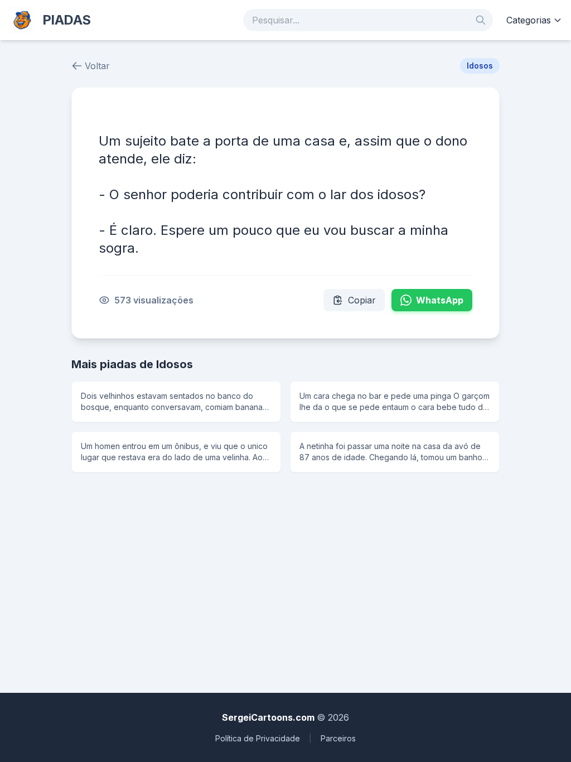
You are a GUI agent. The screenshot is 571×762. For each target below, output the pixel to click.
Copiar (362, 300)
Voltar (97, 65)
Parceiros (338, 738)
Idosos (480, 65)
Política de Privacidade (257, 738)
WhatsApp (439, 300)
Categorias (528, 20)
